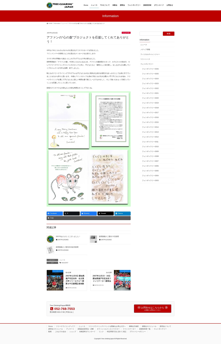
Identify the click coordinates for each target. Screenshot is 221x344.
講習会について (165, 326)
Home (50, 326)
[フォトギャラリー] (55, 278)
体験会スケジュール (149, 326)
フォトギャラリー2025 (150, 74)
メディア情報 (145, 49)
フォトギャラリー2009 (150, 151)
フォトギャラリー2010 (150, 146)
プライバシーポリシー (138, 331)
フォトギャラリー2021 (150, 93)
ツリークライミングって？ (65, 326)
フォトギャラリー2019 (150, 103)
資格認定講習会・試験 (86, 329)
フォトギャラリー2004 (150, 175)
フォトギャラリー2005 (150, 171)
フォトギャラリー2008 (150, 156)
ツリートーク (145, 59)
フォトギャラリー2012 (150, 137)
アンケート (70, 329)
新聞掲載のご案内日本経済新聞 (67, 247)
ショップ (73, 331)
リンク (101, 331)
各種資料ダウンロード (87, 331)
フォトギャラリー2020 (150, 98)
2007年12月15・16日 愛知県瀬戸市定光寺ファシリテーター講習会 (102, 278)
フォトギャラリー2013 (150, 132)
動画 (50, 331)
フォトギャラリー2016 (150, 117)
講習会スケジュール (55, 329)
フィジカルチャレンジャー (150, 54)
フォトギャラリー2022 (150, 88)
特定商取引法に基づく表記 (116, 331)
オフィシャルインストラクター (108, 329)
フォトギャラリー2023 (150, 83)
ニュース (126, 33)
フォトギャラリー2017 (150, 112)
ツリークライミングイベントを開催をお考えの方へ (107, 326)
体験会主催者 (134, 326)
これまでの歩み (60, 331)
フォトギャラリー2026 (150, 69)
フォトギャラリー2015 (150, 122)
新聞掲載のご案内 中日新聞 (109, 236)
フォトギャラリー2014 (150, 127)
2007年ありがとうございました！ (68, 236)
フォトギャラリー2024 (150, 79)
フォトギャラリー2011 (150, 142)
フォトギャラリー (146, 64)
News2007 (64, 263)
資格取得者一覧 (144, 329)
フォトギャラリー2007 (150, 161)
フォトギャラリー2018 (150, 108)
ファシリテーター (129, 329)
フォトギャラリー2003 (150, 180)
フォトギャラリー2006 (150, 166)
